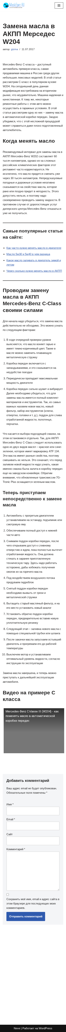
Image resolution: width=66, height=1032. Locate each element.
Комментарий (15, 849)
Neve (17, 1028)
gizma (14, 49)
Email (10, 819)
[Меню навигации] (59, 5)
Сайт (9, 834)
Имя (10, 804)
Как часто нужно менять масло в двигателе (33, 247)
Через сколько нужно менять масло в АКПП (34, 270)
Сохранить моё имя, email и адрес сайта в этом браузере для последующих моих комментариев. (32, 903)
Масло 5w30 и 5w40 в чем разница (28, 254)
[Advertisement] (33, 973)
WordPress (45, 1028)
